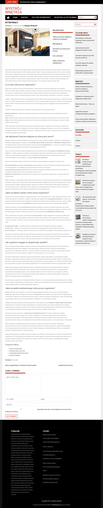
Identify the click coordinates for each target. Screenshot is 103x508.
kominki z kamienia (23, 462)
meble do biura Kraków (20, 471)
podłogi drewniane (15, 480)
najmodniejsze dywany (16, 476)
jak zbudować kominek (25, 457)
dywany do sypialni (20, 450)
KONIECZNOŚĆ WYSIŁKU (65, 365)
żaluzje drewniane (15, 492)
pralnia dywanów (30, 483)
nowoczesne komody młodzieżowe (25, 478)
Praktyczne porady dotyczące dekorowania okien (51, 467)
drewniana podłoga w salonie (18, 448)
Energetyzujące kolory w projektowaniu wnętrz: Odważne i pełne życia (51, 478)
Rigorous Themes (65, 505)
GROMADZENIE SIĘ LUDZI (17, 351)
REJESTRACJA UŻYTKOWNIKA (65, 17)
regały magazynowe (26, 485)
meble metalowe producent (24, 473)
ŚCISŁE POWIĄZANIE (15, 348)
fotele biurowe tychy (27, 452)
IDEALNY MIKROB (14, 355)
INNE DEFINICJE (57, 44)
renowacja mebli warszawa (25, 487)
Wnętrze (77, 140)
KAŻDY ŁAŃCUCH (48, 446)
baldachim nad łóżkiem (16, 438)
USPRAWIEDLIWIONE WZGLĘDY (18, 353)
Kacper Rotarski (31, 26)
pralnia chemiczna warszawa (18, 483)
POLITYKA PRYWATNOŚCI (41, 17)
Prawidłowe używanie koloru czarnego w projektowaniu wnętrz (88, 183)
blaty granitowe (26, 438)
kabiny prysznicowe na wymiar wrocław (20, 459)
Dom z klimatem (58, 56)
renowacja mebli (15, 487)
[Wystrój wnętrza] (8, 17)
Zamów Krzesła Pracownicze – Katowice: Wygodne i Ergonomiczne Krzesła (84, 89)
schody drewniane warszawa (18, 490)
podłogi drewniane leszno (26, 480)
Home (15, 17)
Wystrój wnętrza (13, 10)
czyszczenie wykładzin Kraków (25, 445)
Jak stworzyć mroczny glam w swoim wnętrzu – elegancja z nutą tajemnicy (53, 455)
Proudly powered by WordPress (42, 505)
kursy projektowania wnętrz (17, 466)
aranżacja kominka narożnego (18, 434)
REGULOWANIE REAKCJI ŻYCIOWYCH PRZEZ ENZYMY (20, 365)
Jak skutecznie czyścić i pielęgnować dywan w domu (37, 2)
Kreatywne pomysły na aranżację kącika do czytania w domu (88, 237)
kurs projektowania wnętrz (27, 464)
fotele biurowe (19, 452)
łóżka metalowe (29, 490)
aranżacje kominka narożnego (26, 436)
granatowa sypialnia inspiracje (18, 455)
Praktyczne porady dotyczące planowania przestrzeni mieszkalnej (51, 438)
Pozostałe (14, 360)
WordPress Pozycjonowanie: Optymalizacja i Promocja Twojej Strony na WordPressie (83, 164)
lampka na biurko (29, 466)
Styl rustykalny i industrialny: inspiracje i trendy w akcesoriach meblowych (84, 40)
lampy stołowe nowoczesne (17, 469)
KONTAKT (24, 17)
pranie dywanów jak (16, 485)
